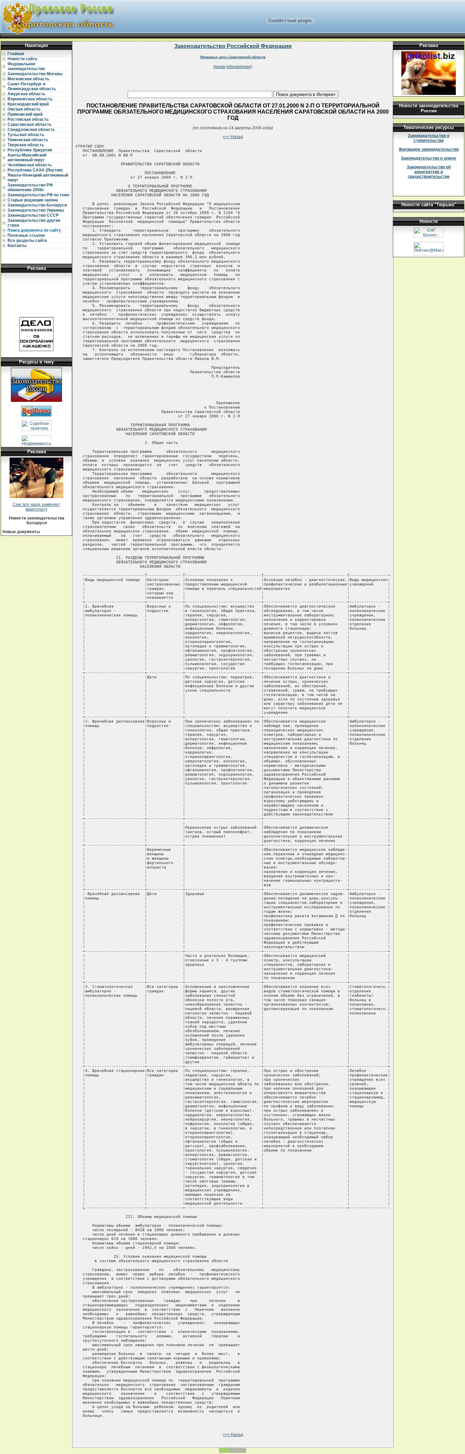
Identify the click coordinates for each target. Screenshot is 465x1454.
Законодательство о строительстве (428, 138)
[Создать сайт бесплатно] (232, 1451)
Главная (15, 53)
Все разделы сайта (27, 240)
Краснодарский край (28, 104)
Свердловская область (31, 129)
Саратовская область (29, 124)
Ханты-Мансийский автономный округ (26, 157)
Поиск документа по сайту (34, 230)
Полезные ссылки (26, 235)
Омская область (24, 109)
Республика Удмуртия (29, 150)
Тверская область (25, 145)
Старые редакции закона (32, 200)
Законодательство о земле (428, 158)
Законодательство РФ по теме (38, 195)
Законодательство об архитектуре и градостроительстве (429, 172)
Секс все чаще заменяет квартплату (36, 507)
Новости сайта (22, 58)
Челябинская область (29, 165)
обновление (239, 66)
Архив (219, 66)
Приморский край (25, 114)
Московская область (28, 79)
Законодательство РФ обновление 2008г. (30, 187)
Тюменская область (27, 139)
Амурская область (26, 94)
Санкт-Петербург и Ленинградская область (31, 86)
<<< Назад (233, 136)
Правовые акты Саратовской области (233, 57)
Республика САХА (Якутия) (35, 170)
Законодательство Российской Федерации (233, 46)
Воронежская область (29, 99)
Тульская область (25, 134)
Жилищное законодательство (429, 149)
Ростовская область (28, 119)
